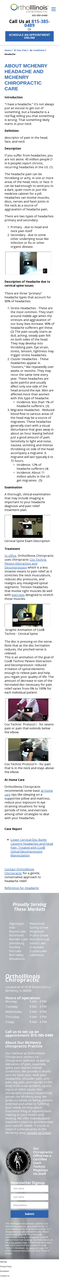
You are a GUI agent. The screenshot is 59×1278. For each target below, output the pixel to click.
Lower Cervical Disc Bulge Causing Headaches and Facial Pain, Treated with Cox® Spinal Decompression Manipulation (32, 847)
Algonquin (16, 924)
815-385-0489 (37, 23)
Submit (29, 1214)
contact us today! (39, 1133)
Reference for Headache (22, 888)
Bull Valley (16, 955)
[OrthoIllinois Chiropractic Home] (29, 10)
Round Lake (17, 931)
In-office (10, 556)
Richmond (16, 935)
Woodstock (17, 959)
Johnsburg (16, 943)
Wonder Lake (18, 939)
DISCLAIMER (15, 1242)
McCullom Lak (39, 939)
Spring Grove (38, 927)
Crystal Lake (38, 951)
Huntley (14, 947)
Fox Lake (15, 951)
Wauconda (36, 924)
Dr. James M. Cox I (35, 1248)
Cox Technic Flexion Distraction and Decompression (26, 563)
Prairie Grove (38, 935)
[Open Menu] (53, 9)
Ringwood (36, 931)
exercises (18, 595)
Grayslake (36, 947)
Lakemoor (36, 955)
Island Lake (37, 943)
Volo (12, 927)
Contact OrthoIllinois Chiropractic (19, 871)
